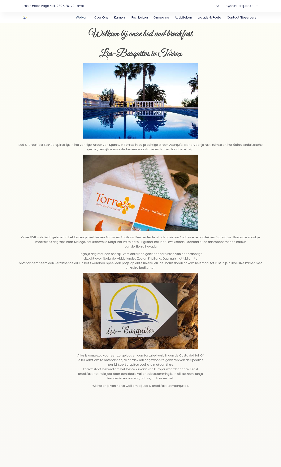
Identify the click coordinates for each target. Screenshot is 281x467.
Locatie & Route (209, 17)
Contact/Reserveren (242, 17)
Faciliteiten (139, 17)
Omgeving (161, 17)
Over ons (101, 17)
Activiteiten (183, 17)
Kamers (120, 17)
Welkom (82, 17)
